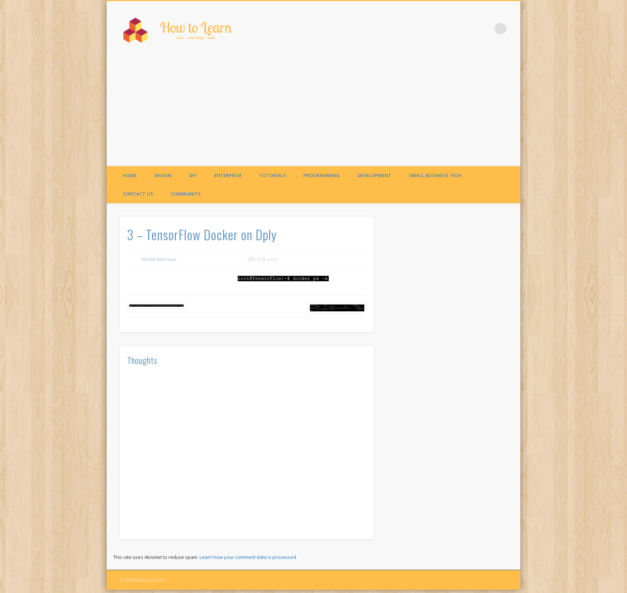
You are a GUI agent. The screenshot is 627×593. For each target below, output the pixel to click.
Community (186, 194)
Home (130, 175)
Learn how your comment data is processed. (248, 557)
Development (374, 175)
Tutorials (272, 175)
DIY (193, 175)
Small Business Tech (435, 175)
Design (163, 175)
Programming (321, 175)
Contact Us (138, 194)
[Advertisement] (313, 112)
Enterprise (228, 175)
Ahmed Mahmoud (159, 259)
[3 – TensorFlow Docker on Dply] (283, 278)
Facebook (485, 28)
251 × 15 (257, 259)
